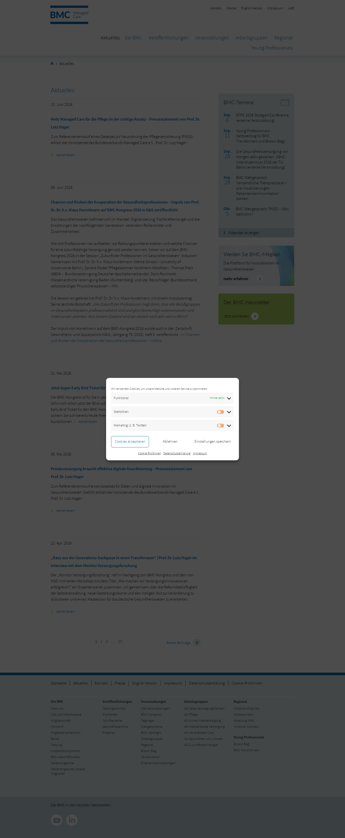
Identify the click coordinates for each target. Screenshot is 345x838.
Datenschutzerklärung (176, 453)
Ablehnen (170, 441)
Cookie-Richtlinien (149, 453)
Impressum (200, 453)
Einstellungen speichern (212, 441)
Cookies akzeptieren (130, 441)
